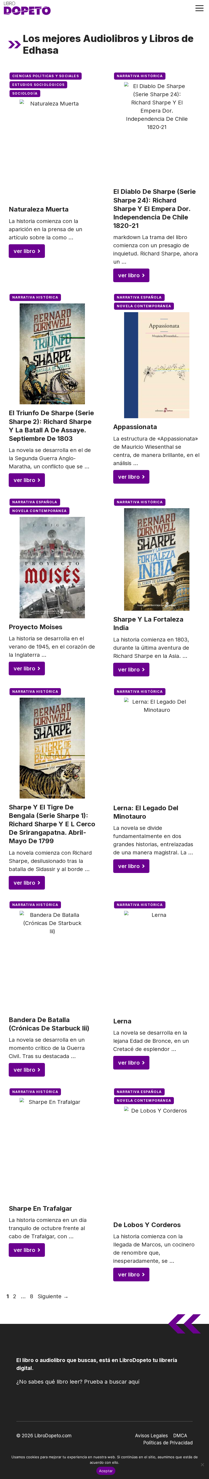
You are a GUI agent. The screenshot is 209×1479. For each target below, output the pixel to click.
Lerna (122, 1021)
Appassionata (135, 427)
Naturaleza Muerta (39, 209)
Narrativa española (139, 297)
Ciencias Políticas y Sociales (45, 76)
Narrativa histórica (140, 76)
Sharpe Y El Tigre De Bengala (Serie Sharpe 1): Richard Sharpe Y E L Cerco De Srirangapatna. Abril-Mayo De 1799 (52, 824)
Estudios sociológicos (38, 85)
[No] (202, 1464)
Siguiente (53, 1296)
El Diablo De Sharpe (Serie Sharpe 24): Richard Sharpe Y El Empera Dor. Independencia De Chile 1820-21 (154, 209)
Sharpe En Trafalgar (40, 1208)
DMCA (180, 1435)
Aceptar (106, 1471)
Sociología (25, 93)
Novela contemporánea (144, 306)
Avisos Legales (151, 1435)
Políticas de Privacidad (168, 1442)
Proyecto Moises (35, 627)
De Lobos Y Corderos (147, 1225)
